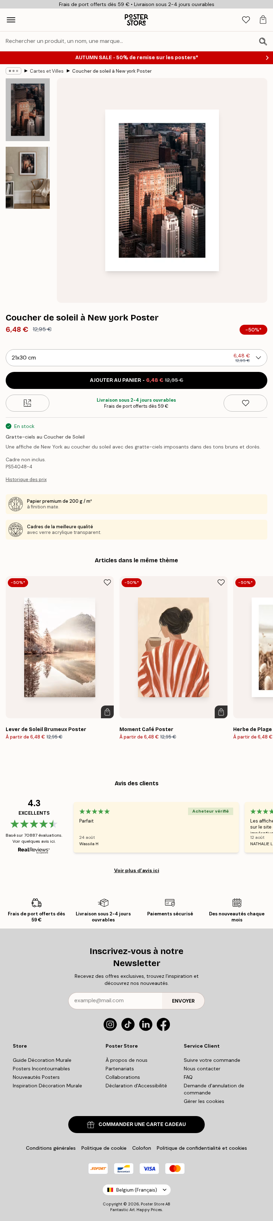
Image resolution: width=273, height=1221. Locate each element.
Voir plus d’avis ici (136, 870)
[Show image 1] (28, 109)
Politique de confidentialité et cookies (202, 1148)
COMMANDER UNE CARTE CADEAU (142, 1124)
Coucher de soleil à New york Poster (112, 71)
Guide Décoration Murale (42, 1060)
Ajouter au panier (136, 380)
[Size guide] (27, 403)
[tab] (246, 20)
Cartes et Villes (47, 71)
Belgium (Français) (136, 1190)
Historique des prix (26, 479)
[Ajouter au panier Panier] (107, 712)
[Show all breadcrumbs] (13, 70)
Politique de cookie (104, 1148)
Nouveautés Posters (36, 1077)
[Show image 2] (28, 178)
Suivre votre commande (212, 1060)
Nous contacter (202, 1068)
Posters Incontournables (41, 1068)
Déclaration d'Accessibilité (136, 1085)
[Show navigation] (11, 20)
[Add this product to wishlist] (245, 403)
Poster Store (152, 1204)
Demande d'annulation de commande (214, 1089)
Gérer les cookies (204, 1101)
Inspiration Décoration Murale (47, 1085)
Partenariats (120, 1068)
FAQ (188, 1077)
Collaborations (123, 1077)
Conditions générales (51, 1148)
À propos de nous (127, 1060)
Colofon (141, 1148)
